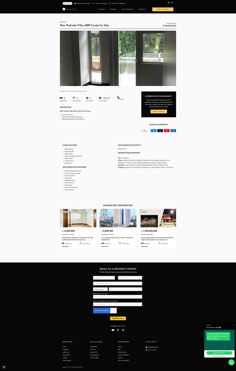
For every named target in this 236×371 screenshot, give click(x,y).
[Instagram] (123, 330)
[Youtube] (113, 330)
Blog (119, 349)
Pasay (63, 22)
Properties (66, 349)
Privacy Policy (122, 352)
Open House (66, 355)
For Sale (102, 9)
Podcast (65, 357)
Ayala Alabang (94, 355)
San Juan (93, 349)
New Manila (93, 346)
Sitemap (120, 357)
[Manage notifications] (4, 366)
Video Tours (66, 352)
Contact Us (142, 9)
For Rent (113, 9)
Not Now (139, 366)
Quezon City (93, 352)
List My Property (127, 9)
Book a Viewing (125, 366)
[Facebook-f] (118, 330)
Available (171, 23)
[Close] (235, 361)
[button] (62, 58)
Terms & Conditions (123, 355)
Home (64, 346)
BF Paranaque (94, 357)
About (120, 346)
